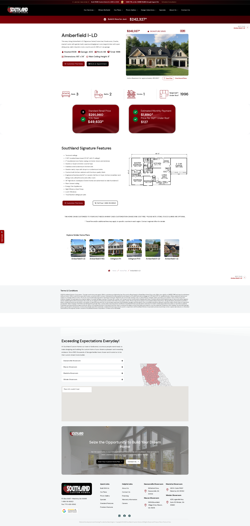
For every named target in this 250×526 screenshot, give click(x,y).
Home (114, 271)
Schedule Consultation (169, 2)
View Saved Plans (181, 78)
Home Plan (123, 271)
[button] (181, 31)
